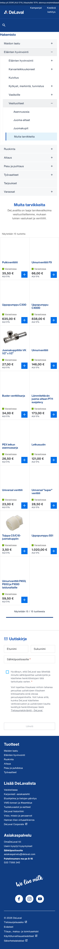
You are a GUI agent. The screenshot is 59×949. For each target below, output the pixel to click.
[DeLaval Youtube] (40, 899)
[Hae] (4, 25)
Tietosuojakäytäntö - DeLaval (27, 710)
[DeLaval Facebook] (19, 899)
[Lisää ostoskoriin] (54, 275)
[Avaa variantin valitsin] (24, 274)
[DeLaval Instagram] (29, 899)
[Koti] (14, 12)
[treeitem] (31, 137)
